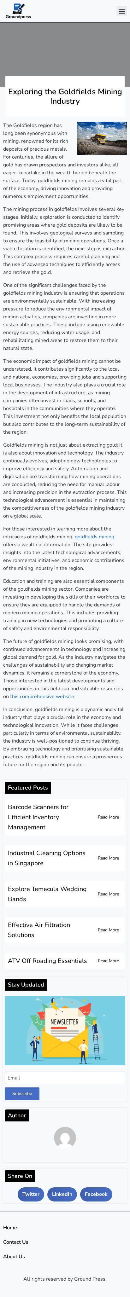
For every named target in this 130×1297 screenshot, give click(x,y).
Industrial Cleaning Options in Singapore (47, 858)
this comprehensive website (42, 696)
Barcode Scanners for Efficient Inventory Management (38, 817)
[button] (121, 11)
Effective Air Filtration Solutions (39, 930)
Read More (108, 817)
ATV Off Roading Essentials (47, 961)
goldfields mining (94, 536)
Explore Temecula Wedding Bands (47, 894)
